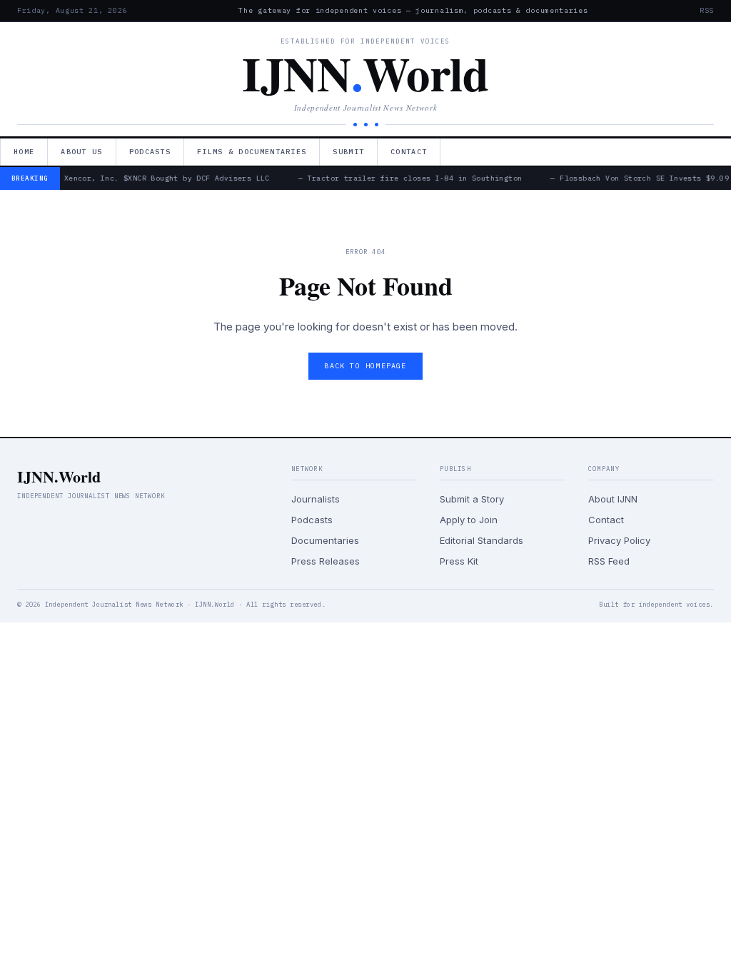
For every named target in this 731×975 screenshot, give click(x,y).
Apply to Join (469, 519)
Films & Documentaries (251, 151)
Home (24, 151)
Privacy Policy (619, 540)
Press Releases (325, 561)
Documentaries (325, 540)
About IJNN (612, 499)
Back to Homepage (365, 365)
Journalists (315, 499)
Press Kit (459, 561)
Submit (348, 151)
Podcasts (150, 151)
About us (81, 151)
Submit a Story (472, 499)
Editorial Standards (481, 540)
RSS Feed (609, 561)
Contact (408, 151)
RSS (707, 10)
